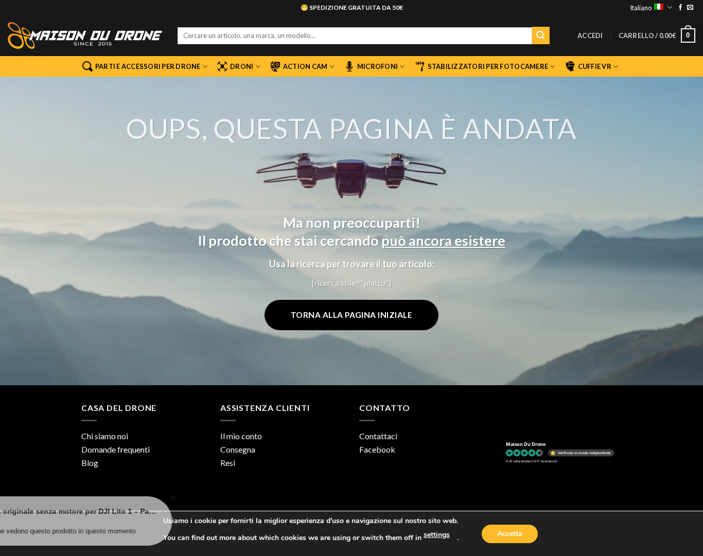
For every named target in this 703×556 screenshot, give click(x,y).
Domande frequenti (115, 449)
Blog (89, 463)
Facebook (377, 449)
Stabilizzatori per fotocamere (488, 66)
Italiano (641, 8)
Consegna (237, 449)
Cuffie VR (594, 66)
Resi (227, 463)
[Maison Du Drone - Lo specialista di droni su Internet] (85, 35)
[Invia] (541, 35)
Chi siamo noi (104, 436)
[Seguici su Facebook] (680, 7)
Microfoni (377, 66)
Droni (241, 66)
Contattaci (378, 436)
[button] (590, 35)
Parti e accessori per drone (148, 66)
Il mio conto (241, 436)
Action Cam (305, 66)
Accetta (509, 534)
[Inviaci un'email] (690, 7)
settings (437, 535)
